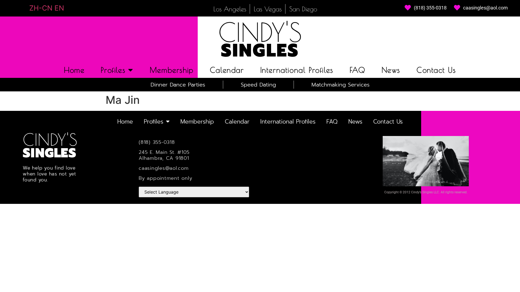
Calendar (227, 69)
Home (74, 69)
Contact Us (436, 69)
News (391, 69)
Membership (172, 69)
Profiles (113, 69)
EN (59, 8)
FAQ (357, 69)
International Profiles (296, 69)
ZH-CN (41, 8)
